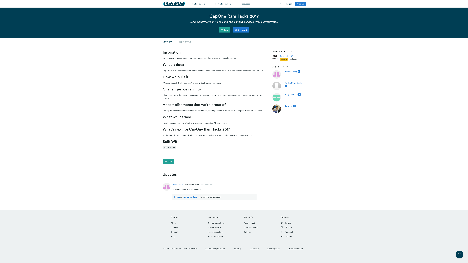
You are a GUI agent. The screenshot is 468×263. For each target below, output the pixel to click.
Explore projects (215, 227)
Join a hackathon (197, 4)
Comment (242, 30)
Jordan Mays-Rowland (294, 83)
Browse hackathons (216, 223)
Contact (174, 232)
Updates (185, 42)
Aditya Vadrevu (291, 94)
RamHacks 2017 (286, 56)
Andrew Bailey (291, 71)
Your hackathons (251, 227)
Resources (245, 4)
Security (237, 248)
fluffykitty (289, 106)
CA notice (254, 248)
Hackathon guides (215, 236)
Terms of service (295, 248)
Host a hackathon (223, 4)
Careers (174, 227)
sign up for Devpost (191, 197)
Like (226, 30)
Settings (247, 232)
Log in (289, 4)
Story (167, 42)
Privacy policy (273, 248)
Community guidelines (215, 248)
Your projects (250, 223)
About (173, 223)
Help (173, 236)
